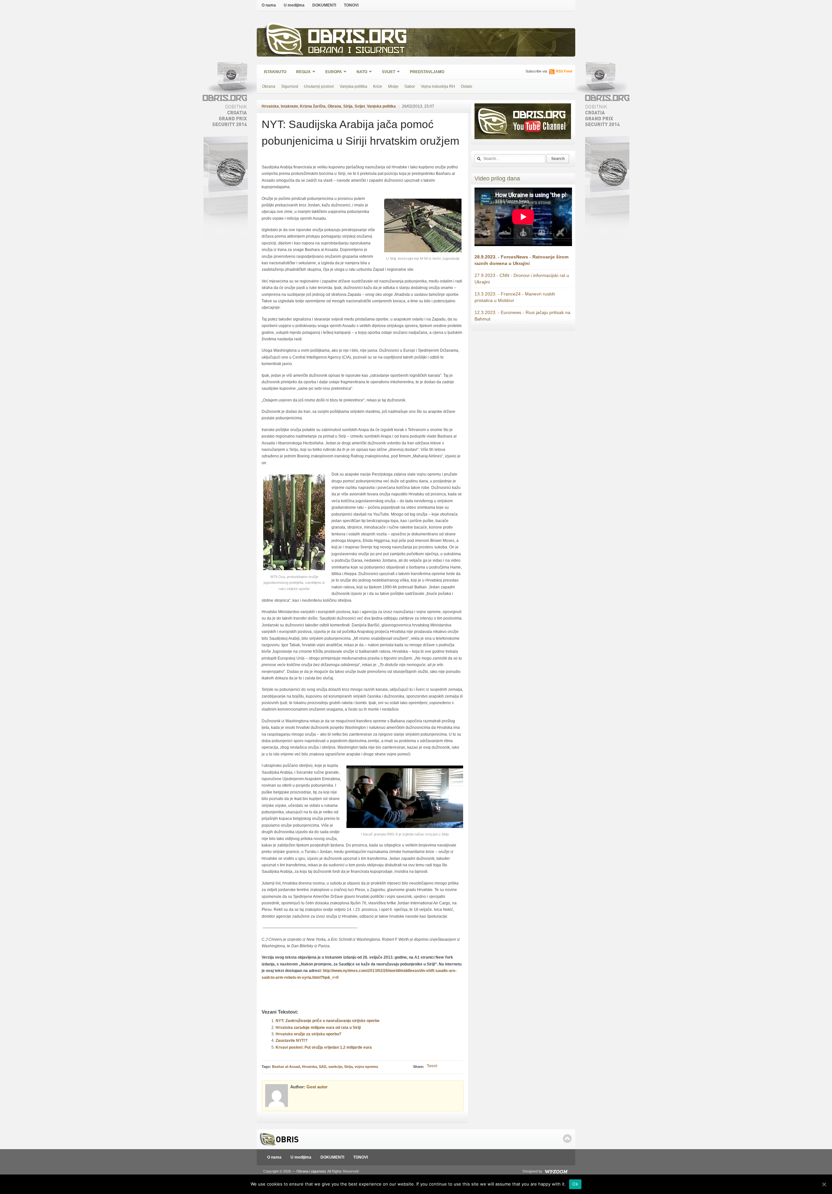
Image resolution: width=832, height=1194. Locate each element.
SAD (322, 1067)
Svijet (386, 72)
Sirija (348, 106)
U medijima (294, 5)
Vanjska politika (353, 86)
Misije (393, 86)
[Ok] (824, 1184)
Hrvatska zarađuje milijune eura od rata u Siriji (318, 1027)
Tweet (432, 1066)
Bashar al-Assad (286, 1067)
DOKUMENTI (324, 5)
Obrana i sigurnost (356, 51)
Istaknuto (275, 72)
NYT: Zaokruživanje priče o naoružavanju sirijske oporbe (328, 1020)
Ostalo (466, 86)
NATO (359, 72)
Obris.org (357, 38)
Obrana (268, 86)
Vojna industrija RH (438, 86)
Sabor (409, 86)
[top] (567, 1138)
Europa (331, 72)
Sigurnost (289, 86)
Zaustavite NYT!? (291, 1040)
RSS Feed (564, 71)
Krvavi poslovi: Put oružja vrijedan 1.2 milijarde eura (324, 1047)
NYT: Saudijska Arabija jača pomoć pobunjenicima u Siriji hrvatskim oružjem (360, 132)
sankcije (335, 1067)
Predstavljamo (427, 72)
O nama (269, 5)
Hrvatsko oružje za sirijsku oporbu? (308, 1034)
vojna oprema (366, 1067)
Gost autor (317, 1086)
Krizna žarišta (313, 106)
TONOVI (351, 5)
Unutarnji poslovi (319, 86)
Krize (377, 86)
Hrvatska (270, 106)
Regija (301, 72)
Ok (575, 1184)
